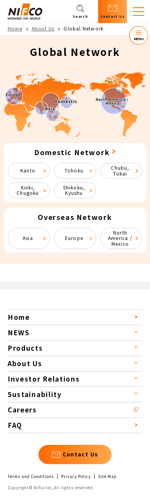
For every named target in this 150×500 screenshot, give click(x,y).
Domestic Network (72, 152)
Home (15, 28)
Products (25, 348)
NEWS (19, 332)
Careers (22, 409)
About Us (43, 28)
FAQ (15, 425)
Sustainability (35, 394)
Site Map (107, 476)
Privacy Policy (76, 476)
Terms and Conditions (31, 476)
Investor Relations (44, 378)
